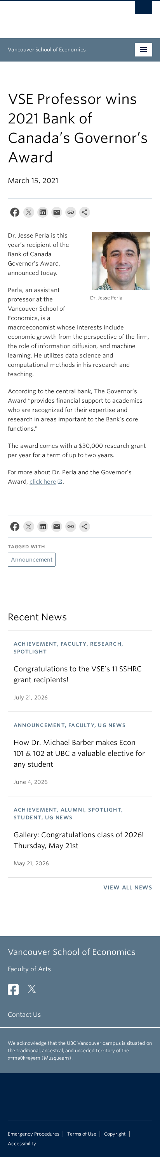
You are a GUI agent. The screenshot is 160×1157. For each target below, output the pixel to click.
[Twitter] (29, 214)
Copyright (115, 1134)
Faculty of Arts (29, 969)
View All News (127, 887)
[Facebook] (15, 214)
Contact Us (24, 1014)
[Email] (57, 214)
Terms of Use (81, 1134)
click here (43, 481)
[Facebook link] (16, 992)
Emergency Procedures (33, 1134)
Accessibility (22, 1143)
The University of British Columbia (58, 16)
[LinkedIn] (43, 214)
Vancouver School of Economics (47, 50)
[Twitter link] (34, 992)
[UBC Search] (143, 9)
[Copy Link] (71, 214)
